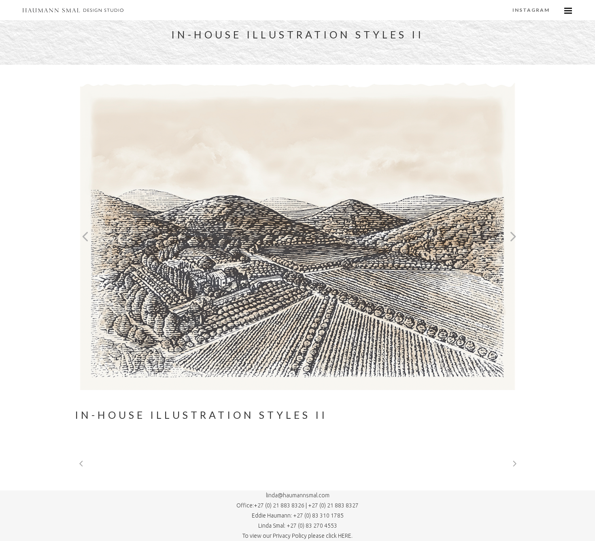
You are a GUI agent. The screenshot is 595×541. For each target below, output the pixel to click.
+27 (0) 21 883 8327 (333, 505)
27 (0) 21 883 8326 (281, 505)
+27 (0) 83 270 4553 (311, 525)
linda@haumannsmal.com (297, 495)
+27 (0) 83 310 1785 (318, 515)
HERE (344, 536)
